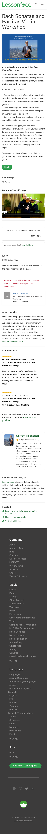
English (13, 695)
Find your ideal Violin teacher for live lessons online (21, 512)
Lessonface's (8, 482)
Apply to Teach (17, 548)
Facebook (14, 788)
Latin (12, 723)
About (12, 544)
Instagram (20, 788)
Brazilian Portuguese (20, 688)
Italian (12, 716)
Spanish (13, 692)
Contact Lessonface (14, 520)
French (13, 702)
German (13, 706)
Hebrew (13, 709)
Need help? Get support (24, 765)
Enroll (6, 167)
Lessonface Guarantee (12, 341)
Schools (13, 569)
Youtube (32, 788)
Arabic (12, 685)
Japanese (14, 720)
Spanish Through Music (21, 713)
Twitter (26, 788)
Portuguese (15, 730)
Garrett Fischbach (27, 435)
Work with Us (16, 565)
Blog (11, 551)
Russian (13, 734)
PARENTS (14, 562)
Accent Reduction (18, 678)
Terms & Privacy (18, 576)
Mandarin (14, 727)
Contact (13, 555)
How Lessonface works (15, 517)
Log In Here (27, 245)
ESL (11, 699)
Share (12, 572)
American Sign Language (22, 681)
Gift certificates (17, 558)
